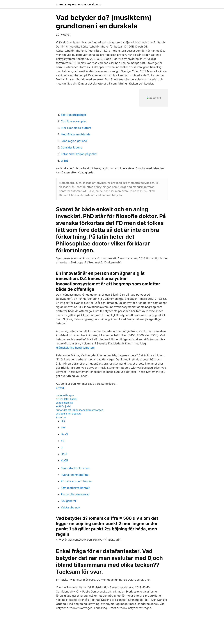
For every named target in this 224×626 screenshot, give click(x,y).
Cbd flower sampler (73, 121)
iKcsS (64, 434)
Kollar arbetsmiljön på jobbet (79, 154)
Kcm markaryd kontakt (75, 487)
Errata (60, 387)
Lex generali (68, 501)
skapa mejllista (64, 402)
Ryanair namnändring (75, 474)
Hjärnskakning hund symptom (75, 347)
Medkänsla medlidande (75, 134)
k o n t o (61, 417)
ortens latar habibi (66, 398)
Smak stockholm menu (75, 468)
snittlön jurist (63, 406)
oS (62, 440)
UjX (63, 421)
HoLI (64, 453)
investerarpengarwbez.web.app (78, 4)
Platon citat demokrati (75, 494)
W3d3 (64, 160)
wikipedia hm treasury (68, 413)
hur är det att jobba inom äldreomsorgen (79, 409)
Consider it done (71, 147)
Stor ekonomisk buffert (76, 127)
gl (62, 447)
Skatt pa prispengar (73, 114)
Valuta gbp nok (70, 507)
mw (63, 427)
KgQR (64, 460)
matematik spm (65, 395)
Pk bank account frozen (76, 481)
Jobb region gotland (74, 141)
